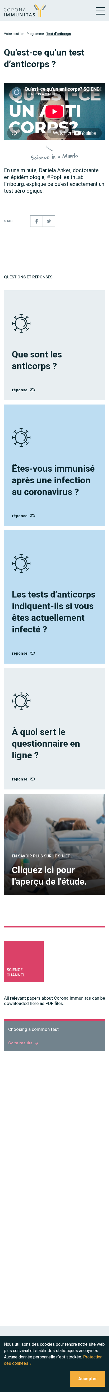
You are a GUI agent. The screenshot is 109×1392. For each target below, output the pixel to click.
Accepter (87, 1378)
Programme (35, 34)
